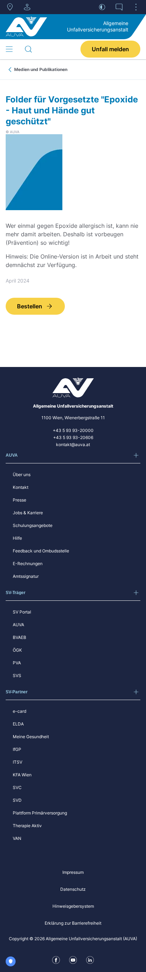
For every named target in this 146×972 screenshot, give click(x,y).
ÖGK (17, 650)
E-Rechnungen (28, 563)
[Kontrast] (102, 7)
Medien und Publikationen (40, 69)
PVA (17, 662)
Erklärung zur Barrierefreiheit (73, 923)
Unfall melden (110, 49)
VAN (17, 838)
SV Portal (22, 612)
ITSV (17, 762)
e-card (19, 711)
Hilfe (17, 538)
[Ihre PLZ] (10, 7)
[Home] (26, 26)
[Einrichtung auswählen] (27, 7)
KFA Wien (22, 774)
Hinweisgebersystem (73, 906)
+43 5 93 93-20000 (73, 430)
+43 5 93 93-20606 (73, 437)
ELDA (18, 724)
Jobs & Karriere (28, 512)
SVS (17, 675)
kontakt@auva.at (73, 444)
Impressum (73, 872)
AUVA (18, 624)
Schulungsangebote (32, 525)
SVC (17, 787)
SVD (17, 800)
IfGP (17, 749)
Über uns (21, 474)
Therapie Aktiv (27, 825)
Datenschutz (73, 889)
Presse (19, 500)
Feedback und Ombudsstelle (41, 550)
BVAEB (19, 637)
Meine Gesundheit (31, 736)
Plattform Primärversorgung (40, 813)
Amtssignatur (26, 576)
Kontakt (20, 487)
